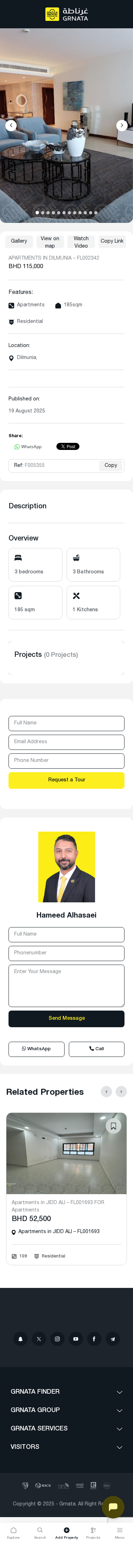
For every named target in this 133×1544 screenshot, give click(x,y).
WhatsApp (38, 1049)
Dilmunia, (27, 357)
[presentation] (11, 125)
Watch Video (81, 242)
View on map (50, 242)
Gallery (19, 241)
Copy (111, 465)
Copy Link (112, 241)
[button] (37, 212)
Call (99, 1049)
